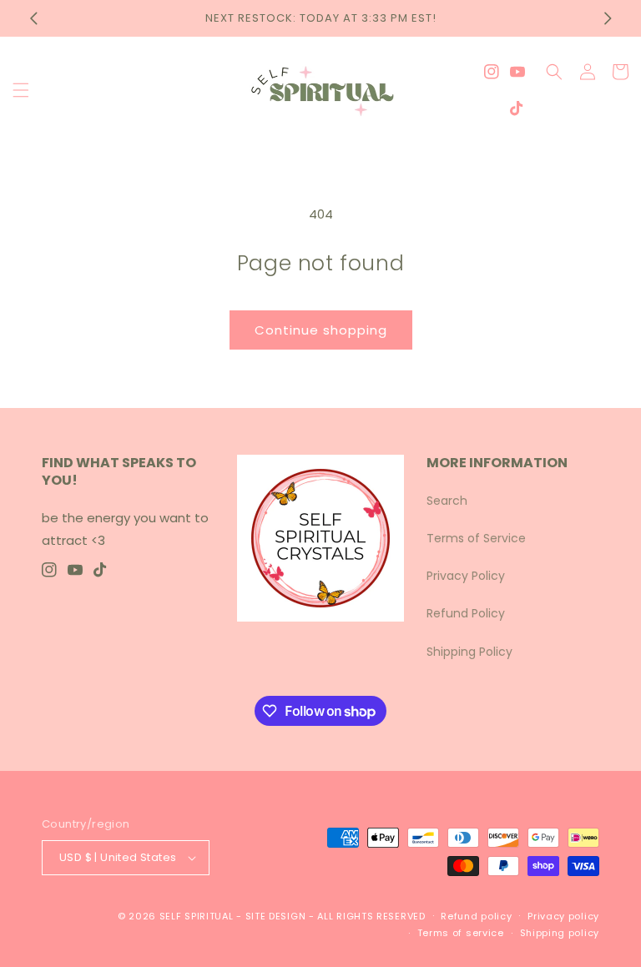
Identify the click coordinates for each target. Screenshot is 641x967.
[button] (21, 90)
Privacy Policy (465, 575)
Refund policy (476, 916)
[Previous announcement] (33, 18)
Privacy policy (563, 916)
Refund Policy (465, 613)
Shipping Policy (469, 651)
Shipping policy (560, 932)
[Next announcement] (607, 18)
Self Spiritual (196, 916)
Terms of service (460, 932)
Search (446, 500)
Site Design (275, 916)
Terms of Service (476, 538)
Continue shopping (321, 330)
